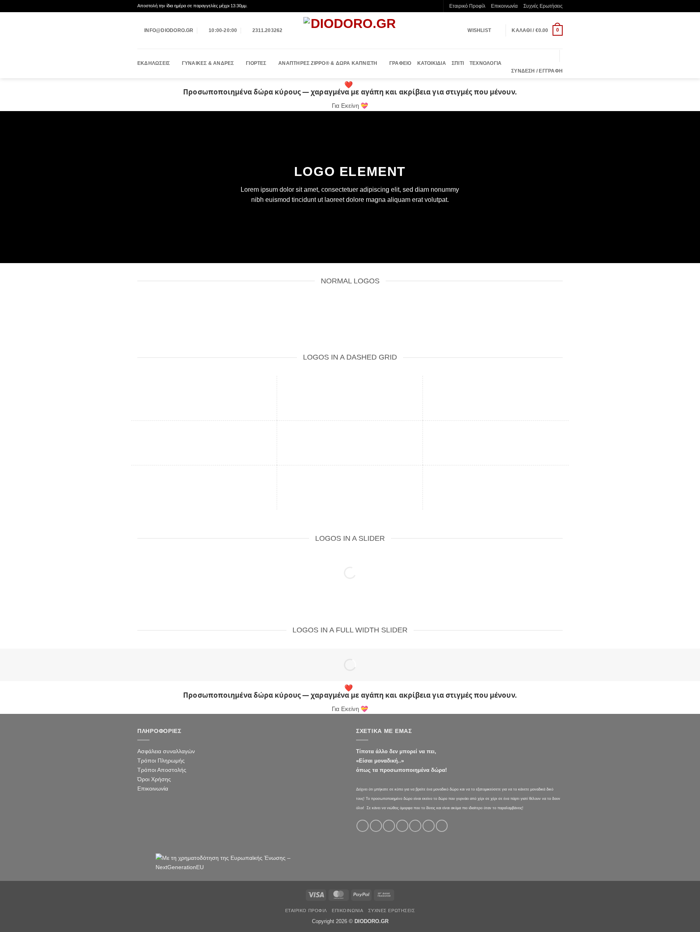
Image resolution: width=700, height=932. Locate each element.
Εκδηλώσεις (153, 63)
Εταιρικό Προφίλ (467, 6)
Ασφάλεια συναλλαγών (166, 751)
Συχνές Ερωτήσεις (543, 6)
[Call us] (415, 826)
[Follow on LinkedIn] (442, 826)
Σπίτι (458, 63)
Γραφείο (400, 63)
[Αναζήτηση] (550, 56)
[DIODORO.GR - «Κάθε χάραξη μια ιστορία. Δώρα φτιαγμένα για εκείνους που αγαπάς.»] (350, 30)
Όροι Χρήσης (154, 779)
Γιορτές (256, 63)
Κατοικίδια (431, 63)
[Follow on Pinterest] (429, 826)
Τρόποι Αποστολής (161, 770)
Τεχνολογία (486, 63)
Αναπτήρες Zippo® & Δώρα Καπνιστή (327, 63)
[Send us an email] (402, 826)
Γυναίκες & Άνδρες (208, 63)
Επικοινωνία (504, 6)
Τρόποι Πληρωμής (161, 760)
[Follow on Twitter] (389, 826)
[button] (537, 30)
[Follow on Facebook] (362, 826)
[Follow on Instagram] (376, 826)
